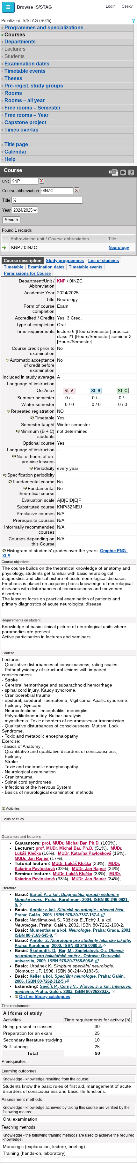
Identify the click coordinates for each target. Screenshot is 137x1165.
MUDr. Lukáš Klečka (71, 863)
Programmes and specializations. (44, 27)
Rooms (13, 93)
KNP (61, 281)
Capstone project (25, 122)
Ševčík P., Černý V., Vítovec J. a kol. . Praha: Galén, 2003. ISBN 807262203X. (73, 989)
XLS (6, 555)
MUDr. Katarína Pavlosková (84, 853)
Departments (20, 41)
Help (10, 159)
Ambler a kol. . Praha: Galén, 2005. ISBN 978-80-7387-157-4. (70, 912)
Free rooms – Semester (32, 107)
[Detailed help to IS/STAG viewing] (131, 172)
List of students (103, 260)
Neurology (119, 247)
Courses (14, 35)
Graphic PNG (113, 550)
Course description (22, 260)
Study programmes (65, 260)
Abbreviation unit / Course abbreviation (50, 238)
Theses (13, 78)
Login (111, 6)
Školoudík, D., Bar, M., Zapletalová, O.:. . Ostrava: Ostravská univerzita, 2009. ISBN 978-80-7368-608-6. (69, 955)
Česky (127, 6)
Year (6, 210)
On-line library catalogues (44, 996)
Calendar (15, 151)
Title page (16, 144)
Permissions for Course (27, 273)
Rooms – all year (24, 100)
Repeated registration (32, 411)
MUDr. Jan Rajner (32, 858)
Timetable (13, 267)
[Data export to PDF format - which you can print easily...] (114, 172)
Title (6, 200)
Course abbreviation (20, 190)
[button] (8, 7)
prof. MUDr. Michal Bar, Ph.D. (71, 843)
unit (5, 181)
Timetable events (25, 71)
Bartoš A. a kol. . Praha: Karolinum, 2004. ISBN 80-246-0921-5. (72, 899)
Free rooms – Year (26, 115)
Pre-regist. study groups (33, 85)
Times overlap (21, 129)
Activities (13, 808)
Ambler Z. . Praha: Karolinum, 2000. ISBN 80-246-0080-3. (73, 943)
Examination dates (26, 63)
